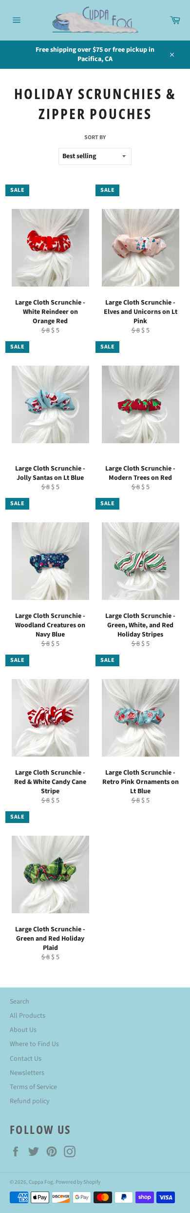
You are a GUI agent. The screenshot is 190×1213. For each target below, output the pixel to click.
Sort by (95, 138)
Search (19, 1002)
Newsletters (27, 1073)
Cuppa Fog (41, 1182)
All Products (27, 1016)
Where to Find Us (34, 1044)
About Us (23, 1030)
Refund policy (30, 1101)
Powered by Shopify (78, 1182)
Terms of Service (33, 1087)
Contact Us (25, 1059)
